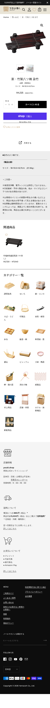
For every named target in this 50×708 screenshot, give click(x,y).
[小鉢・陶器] (40, 354)
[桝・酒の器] (9, 377)
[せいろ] (25, 286)
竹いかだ (15, 17)
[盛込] (9, 354)
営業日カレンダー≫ (19, 480)
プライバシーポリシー (33, 592)
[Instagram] (10, 659)
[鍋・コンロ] (40, 286)
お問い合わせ (8, 602)
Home (6, 17)
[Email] (26, 659)
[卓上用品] (9, 399)
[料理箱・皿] (40, 331)
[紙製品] (40, 377)
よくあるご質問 (9, 598)
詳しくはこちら (9, 528)
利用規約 (6, 619)
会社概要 (28, 596)
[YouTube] (15, 659)
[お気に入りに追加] (6, 235)
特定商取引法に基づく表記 (35, 587)
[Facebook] (4, 659)
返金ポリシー (8, 623)
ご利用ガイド (8, 593)
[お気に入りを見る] (34, 9)
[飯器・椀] (25, 331)
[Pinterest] (20, 659)
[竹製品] (25, 308)
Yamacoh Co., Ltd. (27, 686)
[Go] (45, 641)
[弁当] (9, 331)
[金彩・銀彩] (40, 308)
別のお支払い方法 (25, 122)
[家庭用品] (9, 422)
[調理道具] (9, 286)
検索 (5, 614)
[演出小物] (25, 377)
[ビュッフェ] (25, 354)
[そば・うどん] (9, 308)
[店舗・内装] (25, 399)
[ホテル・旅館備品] (40, 399)
